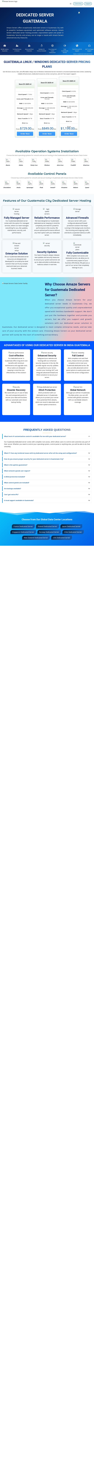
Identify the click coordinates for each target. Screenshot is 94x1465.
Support (88, 3)
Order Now (25, 134)
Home (74, 54)
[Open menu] (70, 3)
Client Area (78, 3)
